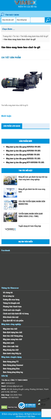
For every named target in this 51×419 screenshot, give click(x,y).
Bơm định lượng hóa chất (12, 332)
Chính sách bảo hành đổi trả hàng (16, 313)
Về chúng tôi (8, 292)
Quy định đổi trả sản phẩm (13, 320)
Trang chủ (7, 36)
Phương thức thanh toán (12, 306)
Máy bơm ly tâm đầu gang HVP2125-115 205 (23, 158)
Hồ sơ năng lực (8, 296)
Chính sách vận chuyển (12, 310)
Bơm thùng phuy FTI (10, 361)
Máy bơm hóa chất (10, 329)
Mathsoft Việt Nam (27, 416)
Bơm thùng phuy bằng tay (13, 372)
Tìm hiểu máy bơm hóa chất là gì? (34, 36)
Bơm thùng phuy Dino (11, 368)
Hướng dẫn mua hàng (11, 299)
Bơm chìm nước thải (10, 346)
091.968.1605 (13, 397)
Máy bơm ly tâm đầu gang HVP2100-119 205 (23, 150)
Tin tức (16, 36)
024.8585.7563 (16, 394)
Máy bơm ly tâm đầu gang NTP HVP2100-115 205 (25, 162)
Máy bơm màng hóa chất (12, 339)
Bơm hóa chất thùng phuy (13, 336)
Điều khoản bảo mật (10, 317)
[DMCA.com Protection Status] (9, 408)
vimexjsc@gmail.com (15, 386)
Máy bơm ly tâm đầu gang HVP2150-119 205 (23, 146)
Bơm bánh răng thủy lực (12, 353)
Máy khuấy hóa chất (11, 350)
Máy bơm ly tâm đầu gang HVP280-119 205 (23, 154)
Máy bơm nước (8, 343)
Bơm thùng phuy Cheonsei (13, 365)
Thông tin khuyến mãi (11, 303)
